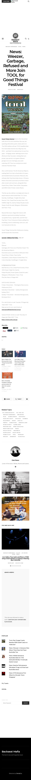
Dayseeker (22, 416)
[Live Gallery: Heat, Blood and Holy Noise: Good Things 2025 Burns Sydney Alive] (20, 354)
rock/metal (17, 430)
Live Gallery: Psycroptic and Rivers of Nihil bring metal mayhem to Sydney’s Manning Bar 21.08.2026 (15, 558)
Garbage (25, 418)
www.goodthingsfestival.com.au (11, 309)
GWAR (14, 420)
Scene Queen (7, 432)
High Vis (20, 420)
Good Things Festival (8, 139)
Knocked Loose (23, 422)
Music (19, 46)
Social (4, 689)
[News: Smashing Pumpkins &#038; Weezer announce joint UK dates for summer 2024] (7, 375)
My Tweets (5, 683)
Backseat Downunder (11, 46)
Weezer (6, 436)
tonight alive (7, 434)
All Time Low (20, 412)
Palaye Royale (7, 430)
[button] (28, 38)
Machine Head (7, 426)
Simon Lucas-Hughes (20, 512)
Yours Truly (22, 436)
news (17, 428)
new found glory (8, 428)
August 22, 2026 (19, 563)
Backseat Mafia (11, 751)
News (23, 46)
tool (14, 434)
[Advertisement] (15, 19)
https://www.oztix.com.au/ (9, 319)
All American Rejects (8, 412)
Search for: (5, 700)
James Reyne (13, 422)
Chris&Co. (19, 773)
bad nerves (21, 414)
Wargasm (21, 434)
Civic (5, 416)
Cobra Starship (13, 416)
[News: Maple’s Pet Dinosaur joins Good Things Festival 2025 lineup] (7, 354)
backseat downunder (9, 414)
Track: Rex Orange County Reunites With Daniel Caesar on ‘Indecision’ (18, 642)
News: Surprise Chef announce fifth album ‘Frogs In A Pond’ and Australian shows (18, 667)
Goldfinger (7, 420)
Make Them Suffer (18, 426)
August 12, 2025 (12, 89)
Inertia (5, 422)
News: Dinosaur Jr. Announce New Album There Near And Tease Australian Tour (19, 650)
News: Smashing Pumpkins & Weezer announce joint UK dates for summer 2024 (7, 384)
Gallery (18, 553)
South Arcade (16, 432)
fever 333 (18, 418)
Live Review (24, 553)
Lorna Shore (17, 424)
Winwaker (13, 436)
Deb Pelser (20, 89)
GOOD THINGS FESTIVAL (10, 238)
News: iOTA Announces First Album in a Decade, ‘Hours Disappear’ (17, 675)
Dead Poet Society (8, 418)
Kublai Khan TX (7, 424)
